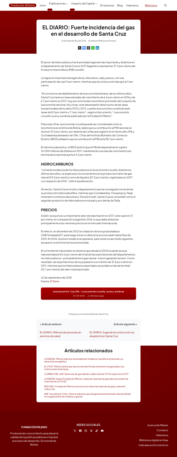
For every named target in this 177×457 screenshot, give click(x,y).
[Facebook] (84, 48)
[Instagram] (85, 430)
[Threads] (88, 48)
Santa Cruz (103, 314)
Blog (120, 5)
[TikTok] (96, 430)
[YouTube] (102, 430)
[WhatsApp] (93, 48)
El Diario (54, 281)
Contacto (162, 430)
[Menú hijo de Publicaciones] (49, 10)
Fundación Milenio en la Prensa (102, 40)
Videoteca (132, 5)
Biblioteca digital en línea (153, 440)
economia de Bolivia (88, 314)
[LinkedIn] (97, 48)
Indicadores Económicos (153, 445)
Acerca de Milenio (157, 425)
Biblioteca (151, 5)
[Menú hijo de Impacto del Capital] (72, 10)
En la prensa (107, 5)
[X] (79, 48)
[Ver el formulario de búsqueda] (165, 5)
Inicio (43, 5)
